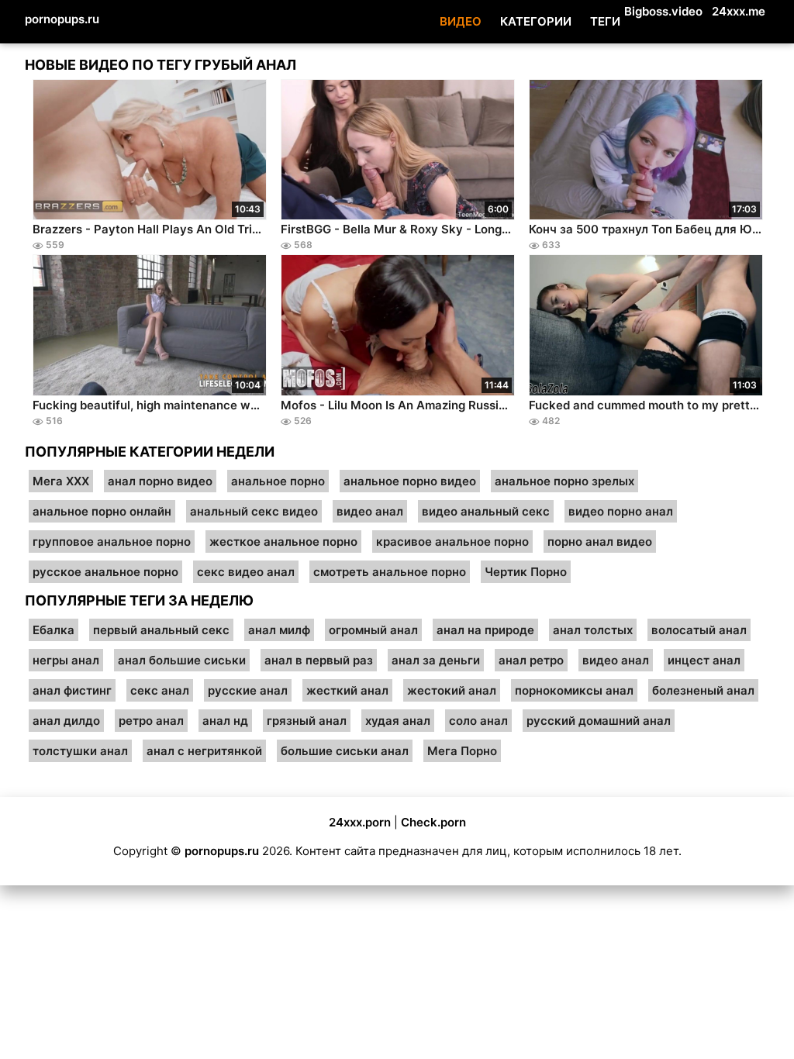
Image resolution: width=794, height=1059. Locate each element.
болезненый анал (703, 690)
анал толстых (593, 630)
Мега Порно (462, 750)
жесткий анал (347, 690)
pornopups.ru (62, 19)
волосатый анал (699, 630)
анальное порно (278, 481)
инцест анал (704, 660)
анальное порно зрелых (564, 481)
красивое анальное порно (452, 541)
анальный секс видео (254, 511)
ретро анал (151, 720)
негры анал (66, 660)
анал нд (225, 720)
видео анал (370, 511)
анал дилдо (66, 720)
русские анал (248, 690)
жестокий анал (451, 690)
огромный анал (373, 630)
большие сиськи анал (345, 750)
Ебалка (53, 630)
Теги (605, 21)
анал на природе (485, 630)
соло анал (478, 720)
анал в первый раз (318, 660)
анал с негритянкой (204, 750)
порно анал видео (599, 541)
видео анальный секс (486, 511)
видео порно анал (620, 511)
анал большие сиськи (182, 660)
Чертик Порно (526, 571)
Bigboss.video (663, 11)
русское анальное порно (105, 571)
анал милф (279, 630)
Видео (461, 21)
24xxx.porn (360, 822)
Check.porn (433, 822)
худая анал (397, 720)
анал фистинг (72, 690)
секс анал (159, 690)
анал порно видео (160, 481)
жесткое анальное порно (283, 541)
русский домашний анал (598, 720)
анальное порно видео (409, 481)
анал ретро (531, 660)
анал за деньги (436, 660)
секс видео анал (246, 571)
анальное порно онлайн (102, 511)
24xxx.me (738, 11)
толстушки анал (80, 750)
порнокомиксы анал (574, 690)
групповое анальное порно (112, 541)
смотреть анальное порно (389, 571)
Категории (535, 21)
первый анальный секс (161, 630)
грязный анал (307, 720)
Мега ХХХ (61, 481)
